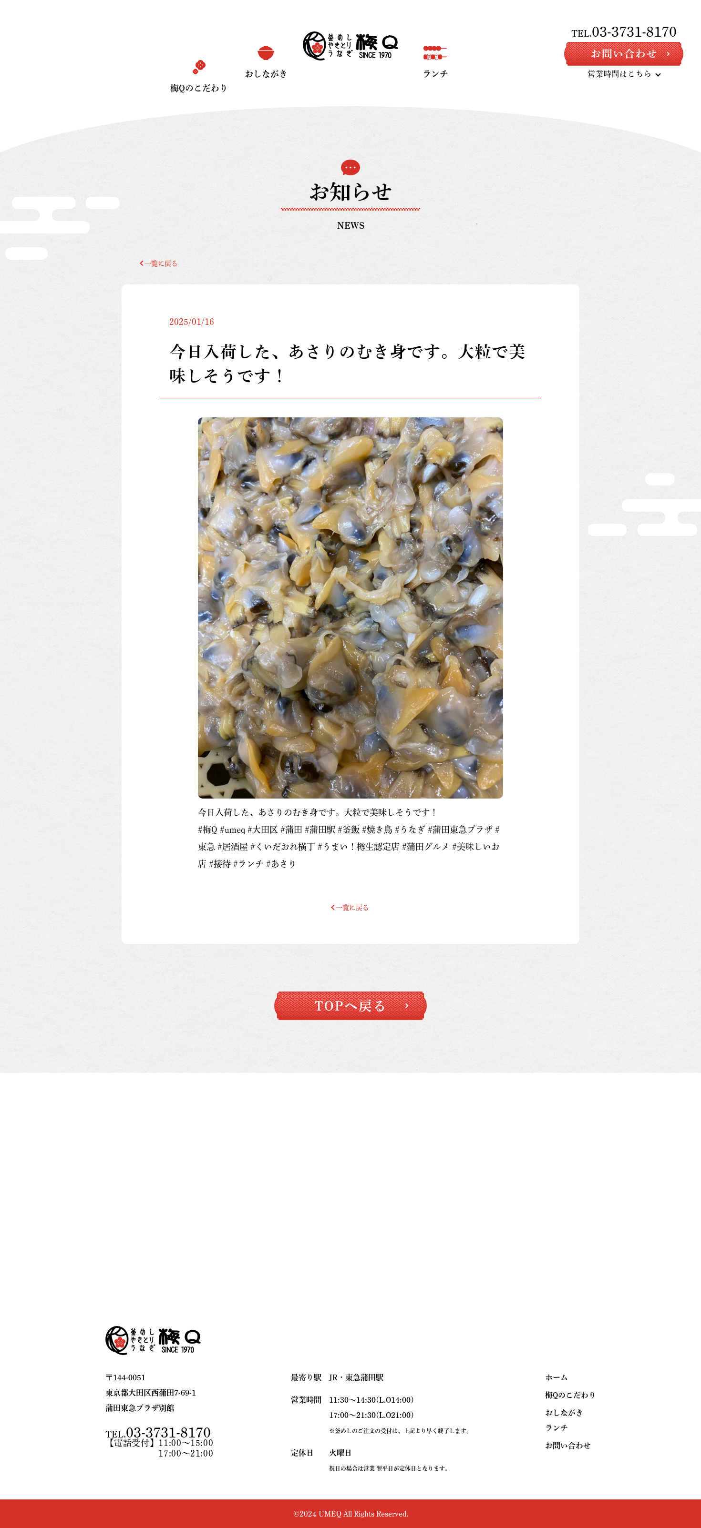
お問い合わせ (568, 1445)
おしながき (564, 1413)
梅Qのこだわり (570, 1395)
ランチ (556, 1428)
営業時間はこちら (619, 74)
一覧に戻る (161, 263)
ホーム (556, 1377)
